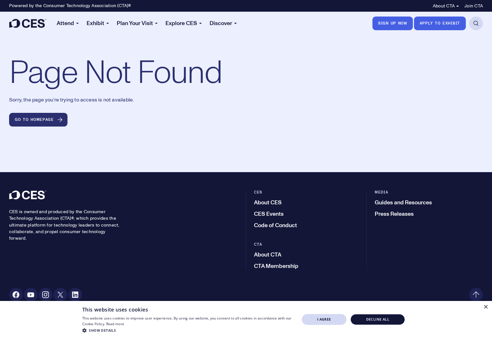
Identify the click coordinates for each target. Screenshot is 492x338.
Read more (115, 323)
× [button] (485, 307)
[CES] (27, 23)
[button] (187, 330)
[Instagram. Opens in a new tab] (45, 295)
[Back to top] (476, 295)
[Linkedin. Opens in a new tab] (75, 295)
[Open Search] (476, 23)
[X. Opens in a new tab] (60, 295)
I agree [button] (324, 319)
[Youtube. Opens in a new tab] (31, 295)
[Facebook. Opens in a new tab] (16, 295)
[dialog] (246, 319)
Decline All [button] (377, 319)
